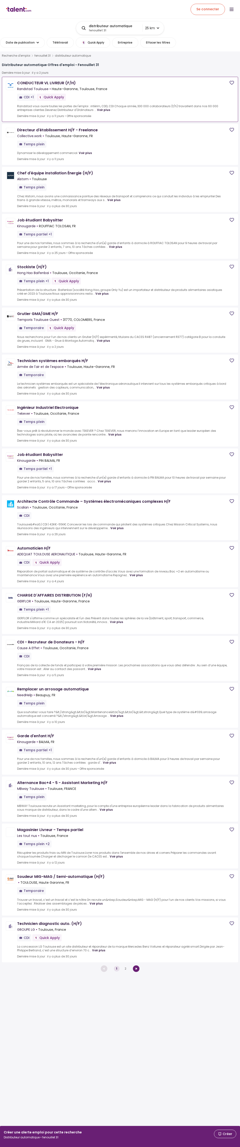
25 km (150, 28)
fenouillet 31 (42, 55)
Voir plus (103, 110)
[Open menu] (231, 9)
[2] (136, 968)
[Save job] (231, 83)
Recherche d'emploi (16, 55)
